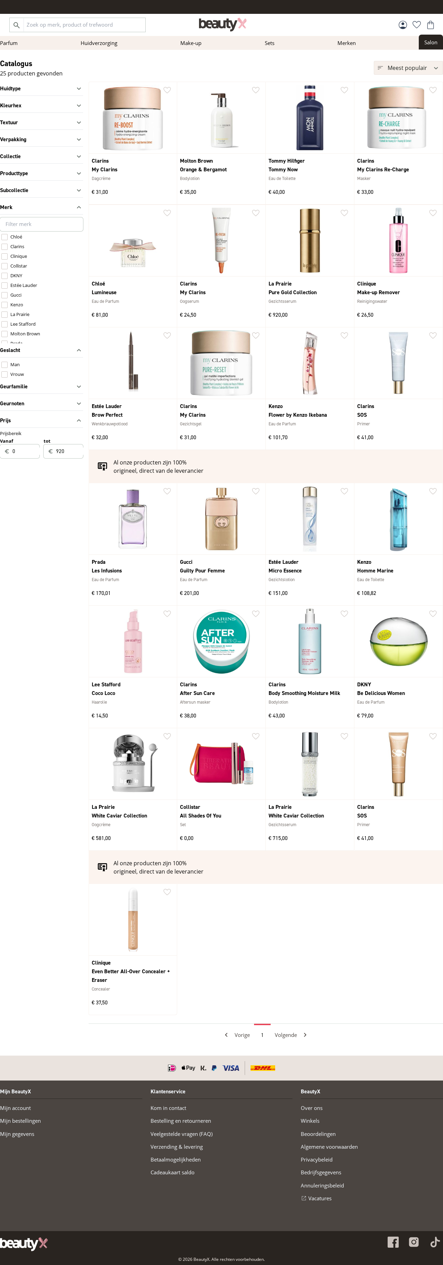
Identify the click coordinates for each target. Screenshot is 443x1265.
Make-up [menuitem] (190, 42)
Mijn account (15, 1107)
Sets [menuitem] (269, 42)
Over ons (312, 1107)
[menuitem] (431, 42)
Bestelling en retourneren (181, 1120)
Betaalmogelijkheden (176, 1159)
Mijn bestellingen (20, 1120)
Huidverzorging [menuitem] (99, 42)
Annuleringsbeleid (322, 1185)
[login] (403, 25)
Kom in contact (168, 1107)
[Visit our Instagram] (414, 1242)
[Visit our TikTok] (434, 1242)
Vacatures (320, 1198)
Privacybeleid (317, 1159)
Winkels (310, 1120)
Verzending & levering (177, 1146)
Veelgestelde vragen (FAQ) (182, 1133)
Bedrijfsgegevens (321, 1172)
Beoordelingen (318, 1133)
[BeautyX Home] (223, 24)
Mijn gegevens (17, 1133)
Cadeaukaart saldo (173, 1172)
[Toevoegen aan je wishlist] (167, 90)
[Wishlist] (417, 25)
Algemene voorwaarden (329, 1146)
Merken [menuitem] (346, 42)
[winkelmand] (430, 25)
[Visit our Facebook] (393, 1242)
